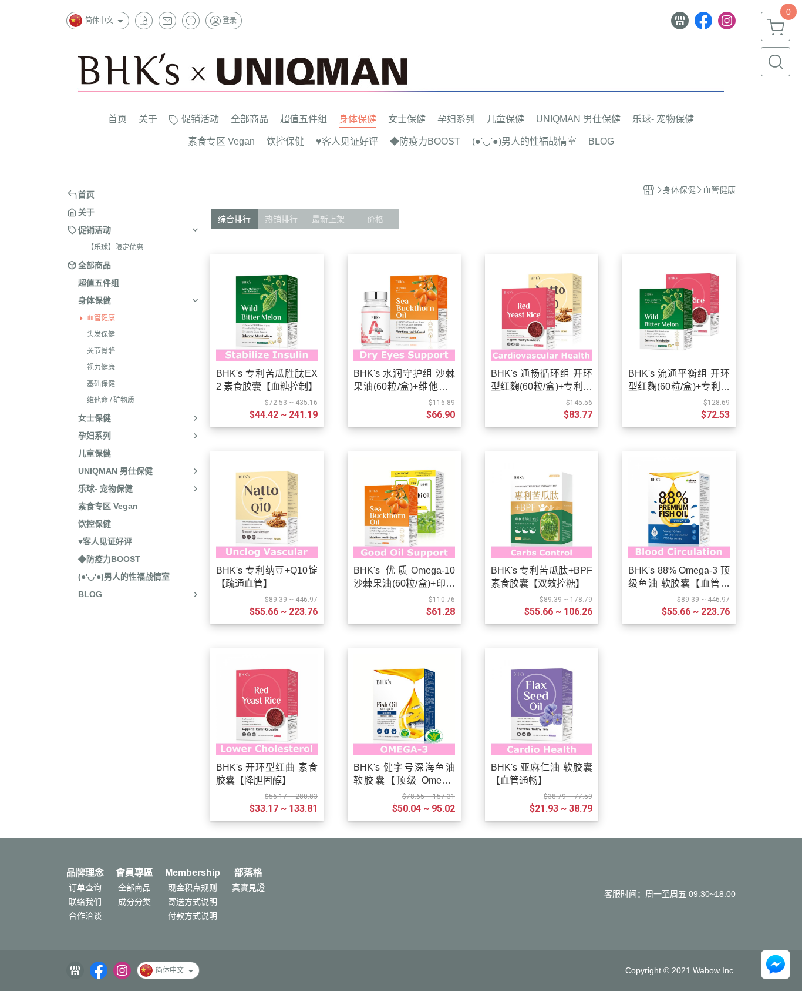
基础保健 (101, 384)
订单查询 (85, 887)
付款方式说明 (192, 916)
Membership (192, 873)
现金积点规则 (192, 887)
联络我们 (85, 902)
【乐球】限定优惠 (115, 247)
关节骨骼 (101, 351)
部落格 (248, 873)
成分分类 (134, 902)
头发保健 (101, 334)
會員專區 (134, 873)
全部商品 (134, 887)
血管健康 (101, 318)
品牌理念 (85, 873)
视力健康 (101, 367)
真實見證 (248, 887)
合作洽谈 (85, 916)
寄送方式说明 (192, 902)
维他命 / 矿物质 (110, 400)
